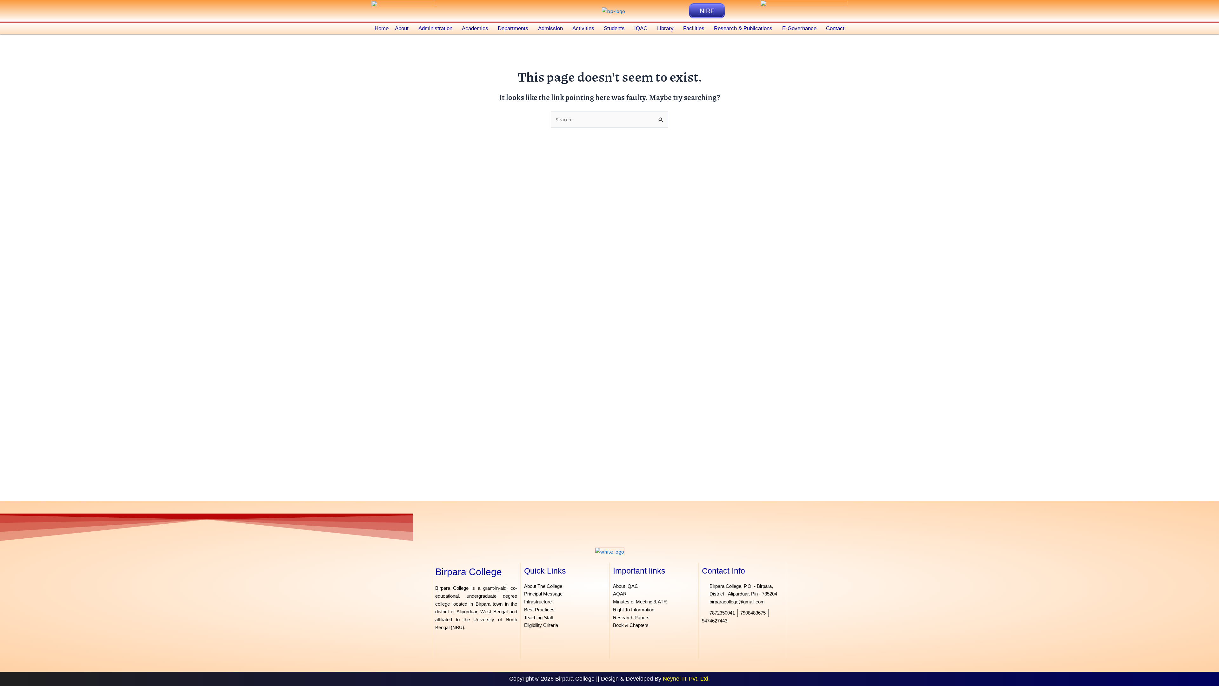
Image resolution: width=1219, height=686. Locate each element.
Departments (513, 28)
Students (614, 28)
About (402, 28)
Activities (583, 28)
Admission (550, 28)
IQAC (640, 28)
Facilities (693, 28)
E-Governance (799, 28)
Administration (435, 28)
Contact (835, 28)
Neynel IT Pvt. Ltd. (686, 679)
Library (665, 28)
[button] (403, 28)
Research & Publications (743, 28)
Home (382, 28)
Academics (475, 28)
